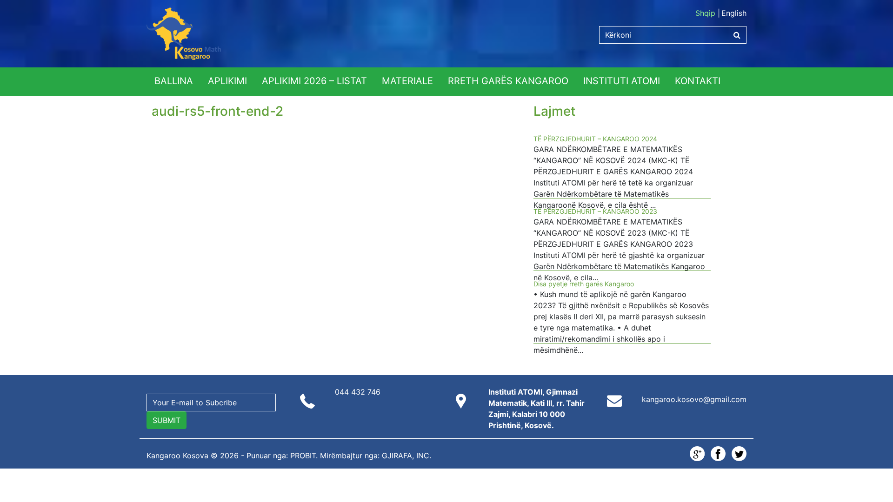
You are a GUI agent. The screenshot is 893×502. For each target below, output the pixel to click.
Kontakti (697, 80)
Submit (166, 420)
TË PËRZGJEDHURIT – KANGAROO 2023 (595, 211)
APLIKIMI (227, 80)
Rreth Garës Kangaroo (508, 80)
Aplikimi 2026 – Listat (314, 80)
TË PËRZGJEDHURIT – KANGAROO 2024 (595, 139)
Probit (303, 455)
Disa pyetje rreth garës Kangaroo (583, 284)
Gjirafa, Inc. (406, 455)
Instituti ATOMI (621, 80)
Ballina (173, 80)
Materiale (407, 80)
